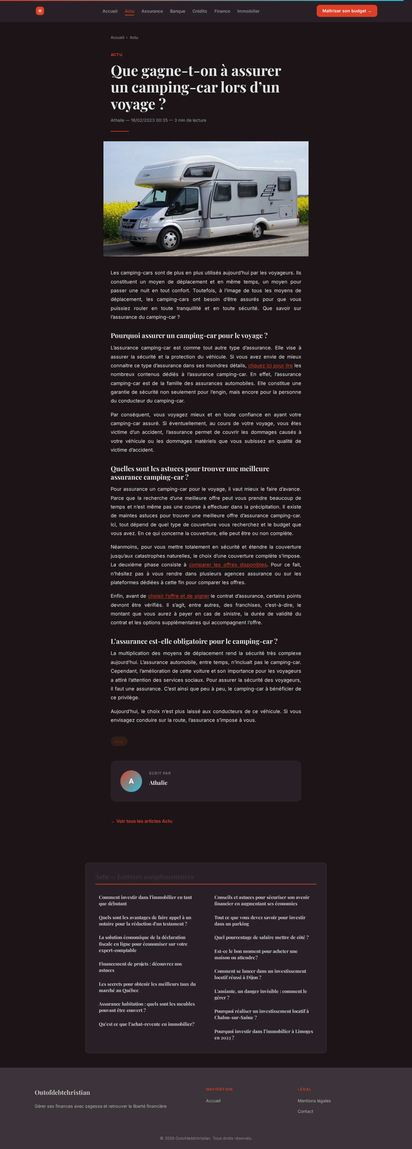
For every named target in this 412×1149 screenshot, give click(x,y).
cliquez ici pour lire (270, 365)
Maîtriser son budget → (347, 10)
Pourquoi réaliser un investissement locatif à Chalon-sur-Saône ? (261, 1014)
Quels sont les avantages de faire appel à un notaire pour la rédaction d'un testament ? (145, 920)
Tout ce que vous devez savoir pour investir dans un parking (260, 920)
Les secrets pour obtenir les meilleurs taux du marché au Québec (147, 987)
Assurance (152, 10)
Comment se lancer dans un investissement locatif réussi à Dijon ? (260, 974)
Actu (129, 10)
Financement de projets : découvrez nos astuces (140, 967)
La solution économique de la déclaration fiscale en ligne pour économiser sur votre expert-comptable (143, 943)
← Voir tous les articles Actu (141, 821)
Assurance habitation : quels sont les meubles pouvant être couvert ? (147, 1007)
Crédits (199, 10)
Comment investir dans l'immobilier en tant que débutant (145, 900)
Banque (177, 10)
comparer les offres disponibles (228, 565)
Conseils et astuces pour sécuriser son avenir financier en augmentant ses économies (261, 900)
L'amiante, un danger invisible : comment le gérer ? (260, 994)
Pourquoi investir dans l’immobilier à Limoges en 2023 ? (263, 1034)
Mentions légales (314, 1100)
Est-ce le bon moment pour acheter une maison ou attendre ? (256, 954)
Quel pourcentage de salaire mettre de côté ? (261, 937)
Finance (222, 10)
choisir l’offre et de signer (178, 596)
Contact (305, 1111)
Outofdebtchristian (62, 1092)
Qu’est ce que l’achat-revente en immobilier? (146, 1024)
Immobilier (248, 10)
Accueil (110, 10)
